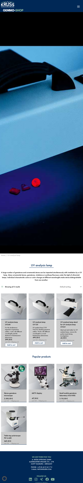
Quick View (14, 317)
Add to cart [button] (11, 345)
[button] (4, 478)
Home (3, 255)
